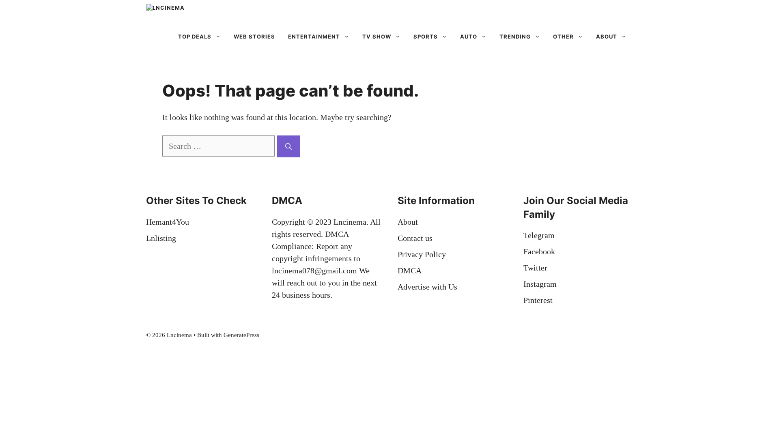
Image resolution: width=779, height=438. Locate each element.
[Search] (288, 146)
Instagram (540, 283)
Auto (468, 36)
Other (563, 36)
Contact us (415, 238)
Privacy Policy (422, 254)
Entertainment (314, 36)
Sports (425, 36)
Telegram (539, 235)
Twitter (535, 267)
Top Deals (194, 36)
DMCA (410, 270)
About (606, 36)
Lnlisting (161, 238)
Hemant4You (167, 221)
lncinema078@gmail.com (314, 270)
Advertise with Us (427, 286)
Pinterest (538, 300)
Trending (515, 36)
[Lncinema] (190, 12)
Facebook (539, 251)
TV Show (376, 36)
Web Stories (254, 36)
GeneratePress (241, 335)
